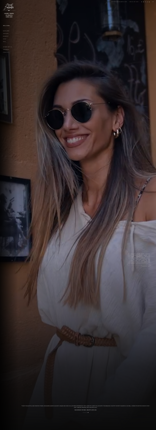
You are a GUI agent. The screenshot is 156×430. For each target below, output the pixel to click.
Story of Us (7, 46)
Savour (6, 33)
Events (5, 36)
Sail (4, 41)
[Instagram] (143, 1)
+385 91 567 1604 (134, 1)
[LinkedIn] (149, 1)
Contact (6, 52)
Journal (6, 49)
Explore (6, 31)
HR (153, 1)
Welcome (6, 25)
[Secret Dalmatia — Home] (9, 6)
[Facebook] (141, 1)
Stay (4, 39)
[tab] (83, 412)
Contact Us (146, 266)
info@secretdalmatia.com (119, 1)
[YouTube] (145, 1)
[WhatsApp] (147, 1)
